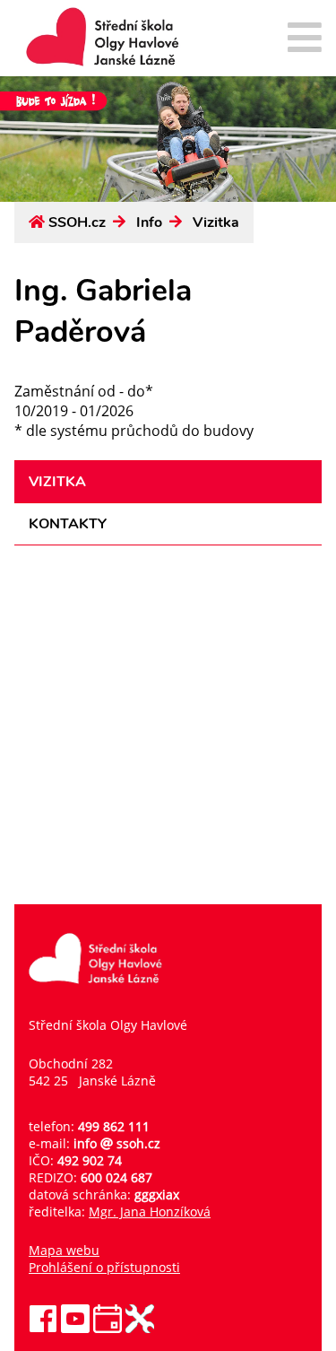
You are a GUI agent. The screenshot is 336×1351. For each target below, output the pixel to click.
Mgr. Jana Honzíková (150, 1211)
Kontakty (68, 524)
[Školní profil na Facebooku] (43, 1328)
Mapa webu (64, 1250)
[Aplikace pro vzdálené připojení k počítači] (139, 1328)
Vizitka (216, 222)
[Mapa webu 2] (305, 39)
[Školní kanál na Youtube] (75, 1328)
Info (149, 222)
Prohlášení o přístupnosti (104, 1267)
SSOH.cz (77, 222)
